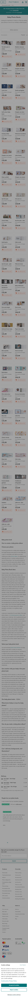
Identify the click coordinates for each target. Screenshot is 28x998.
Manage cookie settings (14, 994)
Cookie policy (5, 981)
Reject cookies (14, 989)
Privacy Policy (13, 981)
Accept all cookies (14, 985)
